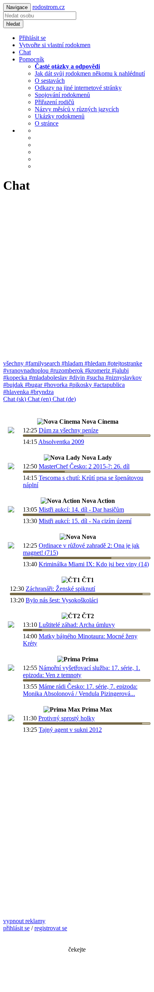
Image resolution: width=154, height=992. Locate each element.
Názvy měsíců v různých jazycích (77, 109)
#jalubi (120, 370)
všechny (14, 363)
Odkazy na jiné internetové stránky (78, 87)
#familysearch (43, 363)
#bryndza (42, 391)
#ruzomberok (67, 370)
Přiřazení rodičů (54, 102)
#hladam (73, 363)
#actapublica (109, 384)
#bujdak (14, 384)
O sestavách (50, 80)
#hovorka (56, 384)
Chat (25, 52)
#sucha (95, 377)
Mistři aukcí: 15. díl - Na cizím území (85, 521)
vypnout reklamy (24, 921)
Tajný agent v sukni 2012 (70, 729)
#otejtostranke (124, 363)
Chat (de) (64, 399)
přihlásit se (16, 928)
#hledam (96, 363)
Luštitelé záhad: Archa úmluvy (77, 624)
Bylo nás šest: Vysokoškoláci (62, 600)
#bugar (34, 384)
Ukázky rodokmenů (60, 116)
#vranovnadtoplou (26, 370)
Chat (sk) (15, 399)
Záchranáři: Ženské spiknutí (60, 588)
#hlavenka (16, 391)
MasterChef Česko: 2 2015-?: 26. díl (84, 466)
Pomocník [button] (31, 59)
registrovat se (50, 928)
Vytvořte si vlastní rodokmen (54, 45)
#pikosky (81, 384)
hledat (13, 24)
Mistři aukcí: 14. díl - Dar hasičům (81, 509)
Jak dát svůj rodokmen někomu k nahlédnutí (90, 73)
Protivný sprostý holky (66, 718)
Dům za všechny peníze (68, 430)
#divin (77, 377)
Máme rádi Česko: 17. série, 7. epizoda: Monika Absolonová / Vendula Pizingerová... (80, 690)
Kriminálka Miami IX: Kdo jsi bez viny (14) (94, 564)
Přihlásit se (32, 37)
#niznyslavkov (123, 377)
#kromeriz (98, 370)
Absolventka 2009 (61, 441)
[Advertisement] (77, 279)
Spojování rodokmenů (62, 94)
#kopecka (16, 377)
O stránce (46, 123)
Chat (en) (40, 399)
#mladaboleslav (49, 377)
